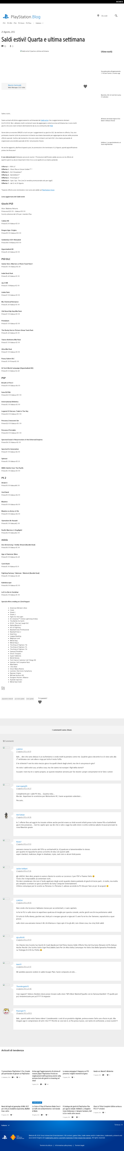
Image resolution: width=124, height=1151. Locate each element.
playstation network (7, 699)
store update (30, 699)
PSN (51, 126)
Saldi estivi (44, 120)
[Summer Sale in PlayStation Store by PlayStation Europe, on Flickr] (16, 107)
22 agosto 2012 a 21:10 (23, 967)
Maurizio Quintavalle (14, 85)
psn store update (19, 699)
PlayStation (25, 16)
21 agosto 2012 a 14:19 (23, 751)
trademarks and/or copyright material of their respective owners (68, 1138)
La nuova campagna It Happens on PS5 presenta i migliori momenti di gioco (76, 1072)
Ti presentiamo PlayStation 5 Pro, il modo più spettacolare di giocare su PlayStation (15, 1072)
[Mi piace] (17, 1077)
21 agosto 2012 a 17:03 (23, 844)
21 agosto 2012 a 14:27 (23, 788)
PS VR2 (9, 23)
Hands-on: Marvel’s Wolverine (103, 1071)
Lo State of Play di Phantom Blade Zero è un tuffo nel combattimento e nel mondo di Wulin (46, 1108)
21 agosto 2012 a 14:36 (23, 817)
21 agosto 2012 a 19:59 (23, 940)
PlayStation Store (48, 190)
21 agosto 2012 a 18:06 (23, 903)
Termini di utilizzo (46, 1145)
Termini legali (79, 1145)
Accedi (104, 15)
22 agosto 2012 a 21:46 (23, 989)
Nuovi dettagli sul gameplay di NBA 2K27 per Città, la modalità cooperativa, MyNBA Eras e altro (15, 1108)
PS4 (15, 23)
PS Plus (28, 23)
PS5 (4, 23)
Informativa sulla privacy (63, 1145)
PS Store (21, 23)
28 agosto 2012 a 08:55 (24, 1013)
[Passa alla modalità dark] (98, 15)
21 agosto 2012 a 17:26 (23, 871)
